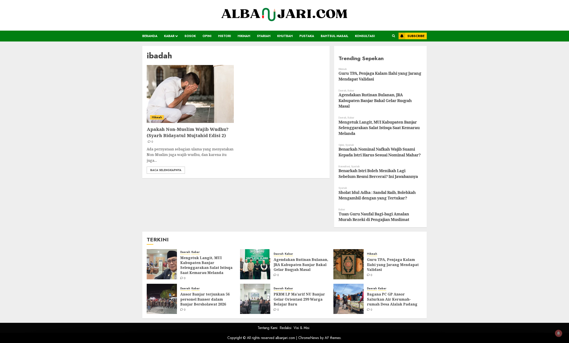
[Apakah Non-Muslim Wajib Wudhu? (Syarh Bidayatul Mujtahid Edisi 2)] (190, 94)
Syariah (263, 36)
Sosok (190, 36)
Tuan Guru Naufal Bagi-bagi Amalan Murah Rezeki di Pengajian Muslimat (374, 216)
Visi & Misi (301, 327)
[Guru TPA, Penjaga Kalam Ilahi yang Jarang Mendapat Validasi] (348, 264)
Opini (206, 36)
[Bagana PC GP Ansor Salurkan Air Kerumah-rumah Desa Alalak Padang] (348, 299)
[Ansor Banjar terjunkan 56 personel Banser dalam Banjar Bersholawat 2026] (162, 299)
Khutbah (285, 36)
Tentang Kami (267, 327)
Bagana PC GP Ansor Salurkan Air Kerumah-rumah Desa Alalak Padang (392, 299)
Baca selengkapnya (165, 170)
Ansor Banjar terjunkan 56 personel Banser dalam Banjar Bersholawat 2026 (205, 299)
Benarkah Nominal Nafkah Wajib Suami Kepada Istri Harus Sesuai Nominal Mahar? (380, 152)
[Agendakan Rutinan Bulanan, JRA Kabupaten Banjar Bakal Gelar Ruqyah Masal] (255, 264)
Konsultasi (365, 36)
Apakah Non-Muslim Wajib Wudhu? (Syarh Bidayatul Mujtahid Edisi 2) (187, 132)
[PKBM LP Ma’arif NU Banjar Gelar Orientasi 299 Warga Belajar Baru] (255, 299)
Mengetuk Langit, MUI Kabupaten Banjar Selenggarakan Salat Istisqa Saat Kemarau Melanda (379, 127)
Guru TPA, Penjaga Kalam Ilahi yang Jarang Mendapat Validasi (393, 264)
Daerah (342, 90)
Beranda (149, 36)
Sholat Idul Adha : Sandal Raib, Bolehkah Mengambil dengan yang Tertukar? (377, 195)
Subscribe (416, 36)
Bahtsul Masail (334, 36)
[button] (393, 36)
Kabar (169, 36)
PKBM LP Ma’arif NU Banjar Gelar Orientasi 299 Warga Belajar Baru (299, 299)
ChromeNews (308, 337)
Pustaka (306, 36)
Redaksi (285, 327)
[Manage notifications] (558, 333)
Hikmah (244, 36)
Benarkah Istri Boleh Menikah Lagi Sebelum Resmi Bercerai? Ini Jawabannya (378, 173)
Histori (224, 36)
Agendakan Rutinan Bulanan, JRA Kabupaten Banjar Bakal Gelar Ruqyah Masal (375, 100)
